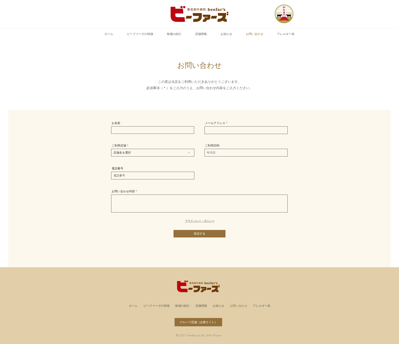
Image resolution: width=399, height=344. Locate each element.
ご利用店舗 (119, 145)
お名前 (116, 123)
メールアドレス (215, 123)
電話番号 (117, 168)
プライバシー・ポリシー (200, 221)
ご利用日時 (212, 145)
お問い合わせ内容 (123, 191)
